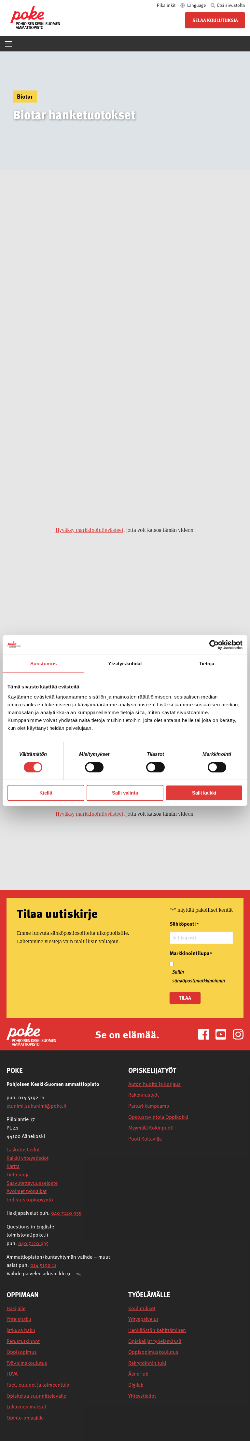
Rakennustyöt (143, 1095)
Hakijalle (16, 1308)
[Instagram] (238, 1033)
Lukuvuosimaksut (26, 1406)
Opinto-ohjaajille (25, 1417)
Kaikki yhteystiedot (28, 1158)
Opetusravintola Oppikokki (158, 1117)
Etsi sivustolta (230, 5)
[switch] (94, 767)
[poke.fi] (35, 16)
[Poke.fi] (31, 1033)
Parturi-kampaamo (148, 1106)
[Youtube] (223, 1033)
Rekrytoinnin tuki (147, 1363)
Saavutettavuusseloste (32, 1183)
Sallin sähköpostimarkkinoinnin (198, 976)
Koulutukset (141, 1308)
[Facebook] (206, 1033)
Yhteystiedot (142, 1396)
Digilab (136, 1385)
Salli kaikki (204, 793)
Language (196, 5)
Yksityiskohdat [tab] (125, 663)
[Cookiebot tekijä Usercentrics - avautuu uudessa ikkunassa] (214, 645)
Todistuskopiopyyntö (30, 1199)
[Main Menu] (8, 44)
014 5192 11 (43, 1265)
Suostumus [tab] (43, 663)
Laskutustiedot (23, 1149)
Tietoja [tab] (207, 663)
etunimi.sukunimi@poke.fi (36, 1106)
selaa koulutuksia (215, 20)
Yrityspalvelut (143, 1319)
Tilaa (185, 997)
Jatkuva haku (21, 1330)
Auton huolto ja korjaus (154, 1084)
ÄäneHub (138, 1374)
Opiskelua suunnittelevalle (36, 1396)
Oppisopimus (22, 1352)
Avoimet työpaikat (27, 1191)
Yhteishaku (19, 1319)
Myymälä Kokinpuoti (151, 1127)
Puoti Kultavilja (145, 1139)
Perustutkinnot (23, 1341)
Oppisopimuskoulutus (153, 1352)
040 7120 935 (66, 1213)
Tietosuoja (18, 1174)
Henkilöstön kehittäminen (157, 1330)
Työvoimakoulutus (27, 1363)
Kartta (13, 1166)
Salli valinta (125, 793)
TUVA (12, 1374)
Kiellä (45, 793)
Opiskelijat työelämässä (154, 1341)
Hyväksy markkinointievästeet (89, 530)
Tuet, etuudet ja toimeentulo (38, 1385)
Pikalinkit (166, 5)
